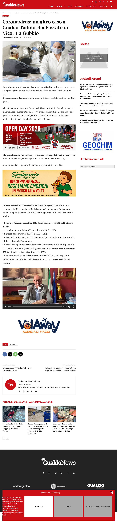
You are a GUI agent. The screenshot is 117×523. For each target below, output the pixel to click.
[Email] (20, 354)
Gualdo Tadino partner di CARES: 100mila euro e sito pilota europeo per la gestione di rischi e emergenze (38, 429)
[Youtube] (111, 1)
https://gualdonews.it (24, 384)
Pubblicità (103, 6)
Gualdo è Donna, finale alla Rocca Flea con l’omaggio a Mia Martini (96, 121)
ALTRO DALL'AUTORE (40, 401)
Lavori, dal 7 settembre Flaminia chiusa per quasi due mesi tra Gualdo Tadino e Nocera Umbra (97, 112)
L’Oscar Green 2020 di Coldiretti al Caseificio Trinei (17, 369)
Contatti (90, 6)
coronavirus (13, 344)
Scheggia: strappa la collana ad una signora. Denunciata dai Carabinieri (60, 369)
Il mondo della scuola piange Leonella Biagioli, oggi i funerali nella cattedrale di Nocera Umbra (96, 96)
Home (51, 6)
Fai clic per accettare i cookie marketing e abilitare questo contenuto (94, 58)
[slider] (37, 306)
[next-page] (7, 438)
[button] (111, 492)
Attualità (11, 13)
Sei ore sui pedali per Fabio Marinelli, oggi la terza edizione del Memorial (96, 104)
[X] (107, 1)
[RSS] (103, 1)
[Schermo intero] (73, 306)
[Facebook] (92, 1)
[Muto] (69, 306)
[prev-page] (4, 438)
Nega (68, 506)
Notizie (60, 6)
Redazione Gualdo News (12, 37)
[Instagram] (96, 1)
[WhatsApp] (15, 354)
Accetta (39, 506)
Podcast (79, 6)
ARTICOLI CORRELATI (15, 401)
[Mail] (99, 1)
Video (70, 6)
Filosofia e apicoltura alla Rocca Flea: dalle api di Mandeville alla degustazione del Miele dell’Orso (96, 86)
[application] (39, 288)
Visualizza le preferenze (98, 506)
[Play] (5, 306)
